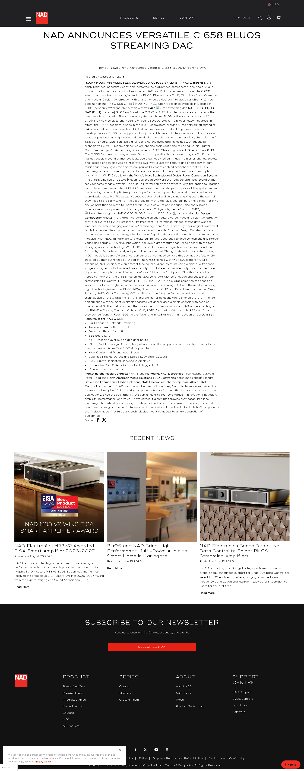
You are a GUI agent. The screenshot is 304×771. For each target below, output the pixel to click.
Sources (68, 713)
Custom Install (129, 699)
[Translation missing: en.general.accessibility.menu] (28, 17)
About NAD (184, 686)
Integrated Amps (74, 699)
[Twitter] (145, 750)
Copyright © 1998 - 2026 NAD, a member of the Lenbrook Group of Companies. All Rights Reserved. (152, 765)
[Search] (259, 18)
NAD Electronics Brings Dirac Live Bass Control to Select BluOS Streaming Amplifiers (239, 551)
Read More (21, 587)
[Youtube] (156, 750)
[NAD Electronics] (42, 18)
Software (238, 712)
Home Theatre (72, 706)
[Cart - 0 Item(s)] (278, 17)
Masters (125, 693)
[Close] (120, 750)
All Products (71, 726)
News (114, 68)
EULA (143, 758)
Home (102, 68)
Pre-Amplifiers (72, 693)
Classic (124, 686)
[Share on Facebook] (98, 420)
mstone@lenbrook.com (199, 373)
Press (180, 699)
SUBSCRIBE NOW (152, 647)
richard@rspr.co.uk (177, 382)
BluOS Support (242, 699)
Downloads (240, 705)
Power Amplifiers (74, 686)
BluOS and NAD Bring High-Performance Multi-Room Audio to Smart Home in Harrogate (147, 551)
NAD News (183, 693)
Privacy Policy (42, 761)
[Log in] (268, 18)
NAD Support (241, 692)
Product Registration (190, 706)
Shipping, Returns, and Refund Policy (178, 758)
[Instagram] (166, 750)
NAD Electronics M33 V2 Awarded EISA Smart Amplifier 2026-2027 (54, 548)
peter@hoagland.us (189, 378)
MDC (66, 719)
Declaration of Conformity (227, 758)
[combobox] (9, 767)
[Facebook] (135, 750)
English (6, 767)
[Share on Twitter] (104, 420)
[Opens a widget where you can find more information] (290, 764)
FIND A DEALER (243, 18)
